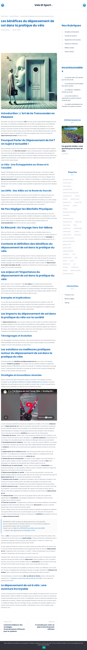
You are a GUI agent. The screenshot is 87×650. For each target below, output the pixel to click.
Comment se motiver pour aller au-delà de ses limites (26, 578)
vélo (74, 264)
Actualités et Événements (72, 32)
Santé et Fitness (5, 30)
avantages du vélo (67, 196)
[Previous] (71, 160)
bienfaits (65, 199)
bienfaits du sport (75, 199)
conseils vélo (66, 205)
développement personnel (69, 212)
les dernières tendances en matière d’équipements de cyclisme (29, 382)
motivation (76, 231)
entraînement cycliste (68, 218)
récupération (66, 254)
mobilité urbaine (67, 231)
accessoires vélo (67, 183)
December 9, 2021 (29, 530)
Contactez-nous (69, 295)
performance (78, 234)
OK (44, 647)
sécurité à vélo (66, 264)
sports (71, 260)
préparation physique (68, 251)
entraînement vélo (67, 221)
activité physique (67, 186)
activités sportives (67, 189)
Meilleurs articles (69, 48)
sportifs (65, 260)
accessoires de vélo (68, 179)
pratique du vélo (67, 244)
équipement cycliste (75, 270)
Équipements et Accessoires (73, 40)
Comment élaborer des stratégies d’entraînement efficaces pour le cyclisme (14, 628)
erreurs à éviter (66, 225)
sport (76, 257)
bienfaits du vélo (67, 202)
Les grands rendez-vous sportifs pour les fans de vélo (72, 148)
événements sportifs (68, 273)
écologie (65, 270)
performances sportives (69, 241)
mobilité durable (78, 228)
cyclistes (65, 208)
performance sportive (68, 238)
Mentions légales (69, 299)
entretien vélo (78, 221)
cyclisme (75, 205)
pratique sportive (67, 247)
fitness (75, 225)
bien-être (77, 196)
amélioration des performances (70, 192)
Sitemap (67, 303)
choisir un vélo (77, 202)
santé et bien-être (67, 257)
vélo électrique (74, 267)
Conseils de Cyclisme (71, 36)
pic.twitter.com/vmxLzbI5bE (36, 528)
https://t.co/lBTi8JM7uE (21, 528)
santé (73, 254)
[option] (72, 140)
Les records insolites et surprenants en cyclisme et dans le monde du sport (71, 98)
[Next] (74, 160)
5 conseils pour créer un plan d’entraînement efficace (44, 627)
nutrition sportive (67, 234)
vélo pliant (65, 267)
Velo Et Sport (43, 5)
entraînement (66, 215)
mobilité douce (66, 228)
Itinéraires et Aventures (71, 44)
